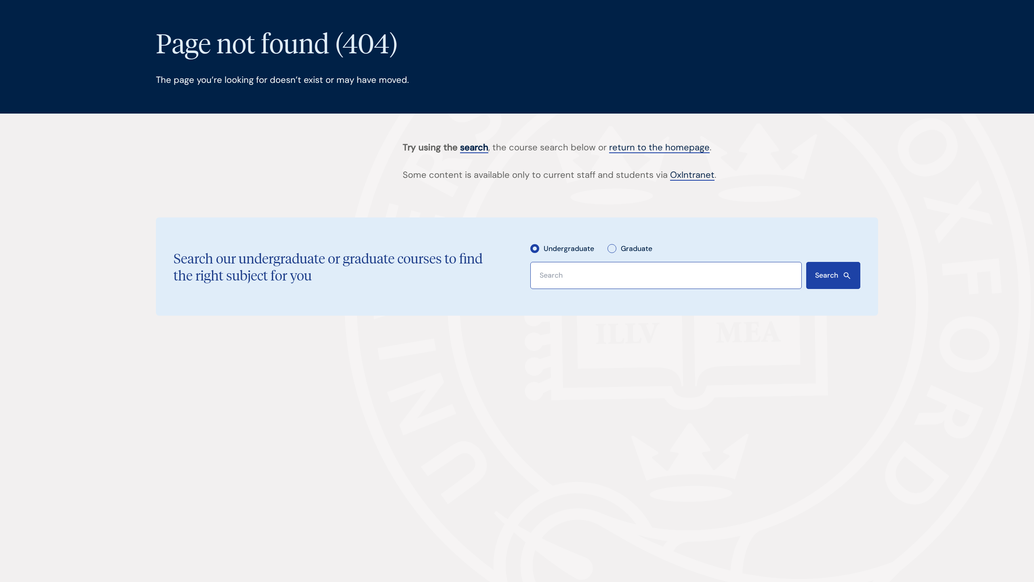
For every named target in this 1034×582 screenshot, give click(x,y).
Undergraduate (569, 248)
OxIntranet (692, 175)
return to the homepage (659, 147)
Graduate (636, 248)
